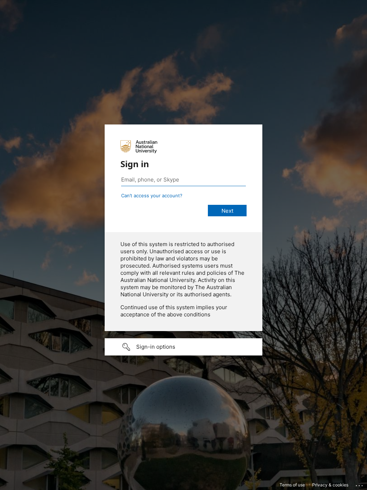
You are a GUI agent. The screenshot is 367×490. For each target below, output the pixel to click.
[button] (183, 346)
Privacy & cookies (330, 484)
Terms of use (292, 484)
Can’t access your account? (151, 195)
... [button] (360, 483)
